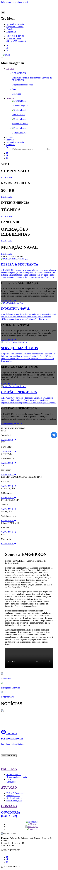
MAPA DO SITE (13, 38)
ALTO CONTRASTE (16, 41)
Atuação (10, 98)
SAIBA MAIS (7, 300)
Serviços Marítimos (14, 798)
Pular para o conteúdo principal (14, 2)
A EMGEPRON (13, 774)
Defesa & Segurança (15, 793)
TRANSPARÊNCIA (12, 423)
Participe (10, 29)
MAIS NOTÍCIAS (9, 756)
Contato (9, 137)
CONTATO (9, 806)
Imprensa (10, 140)
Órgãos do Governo (14, 26)
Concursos (11, 782)
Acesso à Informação (15, 24)
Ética (8, 779)
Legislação (11, 31)
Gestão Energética (14, 800)
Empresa (10, 68)
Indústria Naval (13, 795)
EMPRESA (9, 769)
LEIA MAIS (6, 177)
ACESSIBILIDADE (15, 36)
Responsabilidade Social (16, 777)
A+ (7, 50)
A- (7, 45)
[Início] (6, 55)
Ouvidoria (10, 144)
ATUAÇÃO (9, 787)
